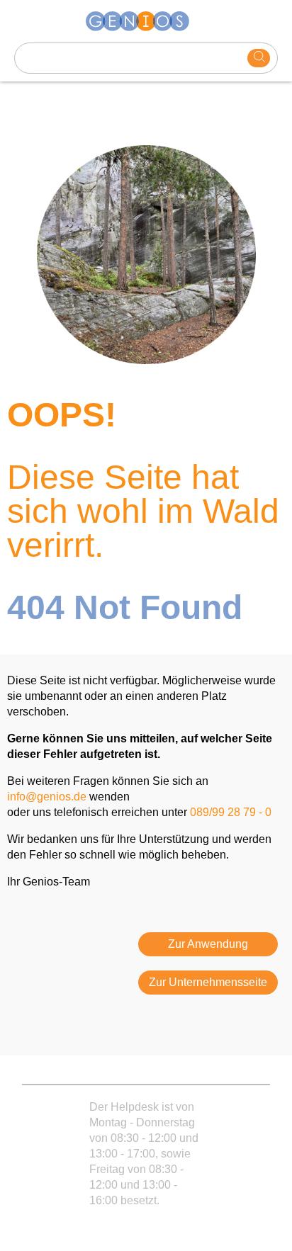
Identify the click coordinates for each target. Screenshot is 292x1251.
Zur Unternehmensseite (208, 982)
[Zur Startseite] (146, 21)
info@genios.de (46, 797)
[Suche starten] (258, 58)
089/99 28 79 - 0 (230, 812)
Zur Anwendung (208, 944)
